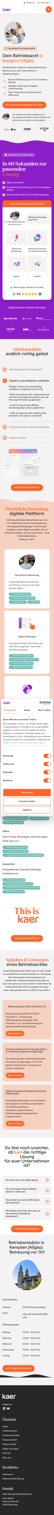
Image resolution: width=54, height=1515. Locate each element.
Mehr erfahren (15, 1033)
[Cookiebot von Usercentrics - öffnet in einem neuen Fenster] (39, 703)
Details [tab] (27, 710)
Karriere (6, 1453)
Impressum (7, 1474)
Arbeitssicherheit (10, 1435)
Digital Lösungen (10, 1449)
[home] (7, 9)
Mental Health (9, 1444)
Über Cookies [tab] (44, 710)
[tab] (27, 369)
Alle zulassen (27, 792)
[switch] (47, 764)
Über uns (6, 1458)
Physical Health (9, 1440)
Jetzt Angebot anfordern (27, 487)
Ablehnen (27, 810)
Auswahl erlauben (27, 801)
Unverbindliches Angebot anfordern (24, 105)
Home (5, 1426)
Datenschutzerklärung (13, 1479)
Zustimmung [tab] (10, 710)
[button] (45, 3)
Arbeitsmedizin (9, 1431)
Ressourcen (30, 2)
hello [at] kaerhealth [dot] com (35, 1315)
